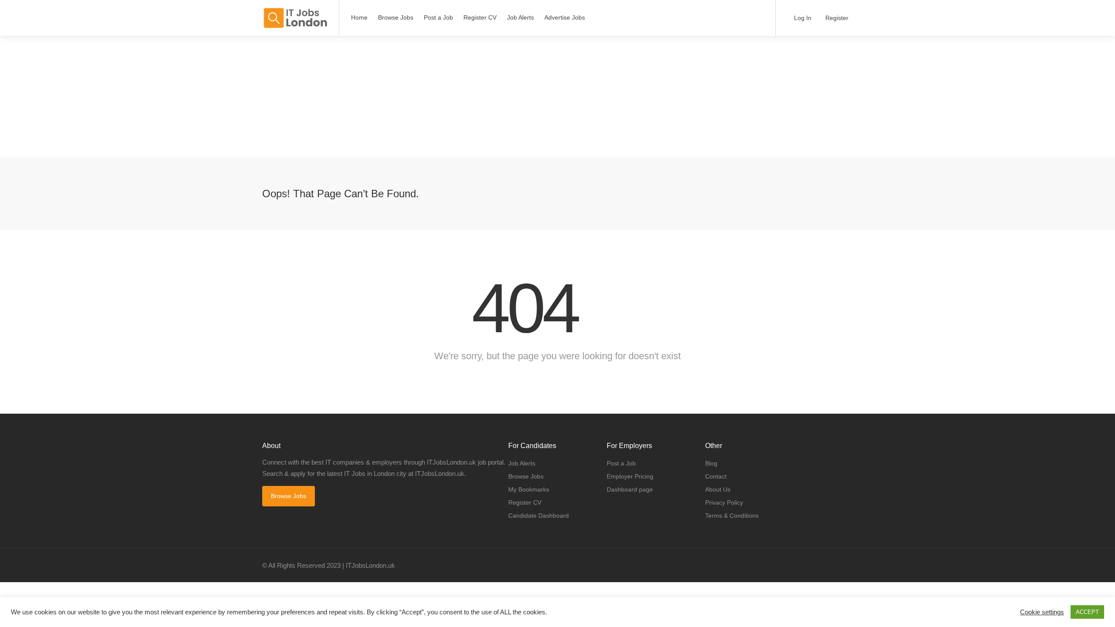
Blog (711, 463)
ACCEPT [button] (1087, 612)
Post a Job (438, 17)
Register (836, 17)
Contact (715, 476)
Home (359, 17)
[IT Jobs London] (295, 18)
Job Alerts (520, 17)
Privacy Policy (724, 502)
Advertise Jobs (564, 17)
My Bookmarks (528, 489)
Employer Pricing (630, 476)
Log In (801, 17)
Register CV (480, 17)
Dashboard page (630, 489)
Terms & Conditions (732, 515)
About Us (717, 489)
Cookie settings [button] (1042, 612)
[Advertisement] (261, 97)
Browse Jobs (395, 17)
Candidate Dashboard (538, 515)
